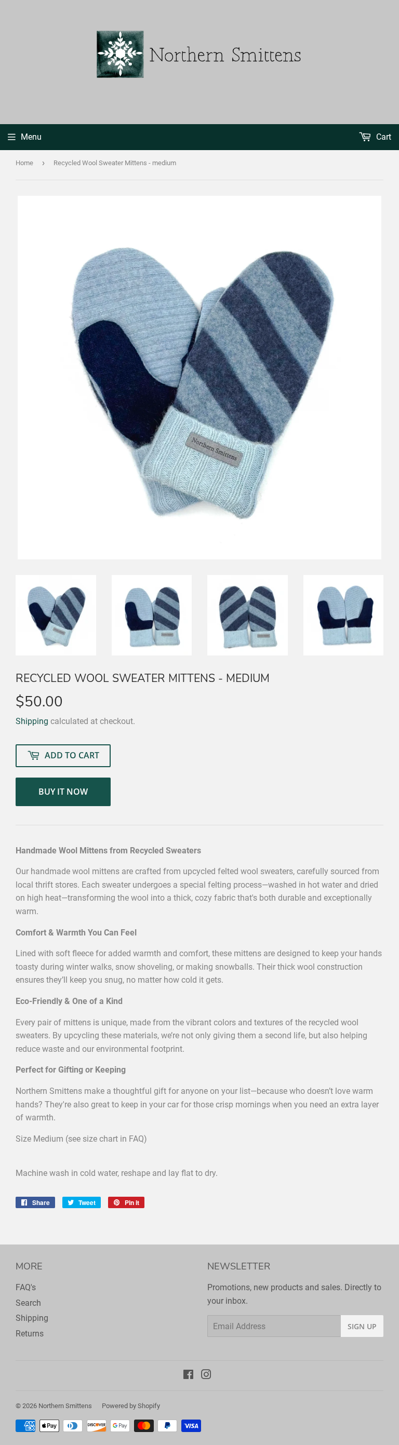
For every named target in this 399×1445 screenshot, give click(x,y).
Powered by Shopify (131, 1406)
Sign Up (362, 1326)
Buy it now (63, 791)
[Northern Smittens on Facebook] (188, 1376)
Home (24, 163)
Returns (30, 1334)
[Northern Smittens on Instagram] (206, 1376)
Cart (382, 137)
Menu (31, 137)
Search (28, 1303)
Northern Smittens (65, 1406)
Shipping (32, 721)
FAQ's (26, 1287)
